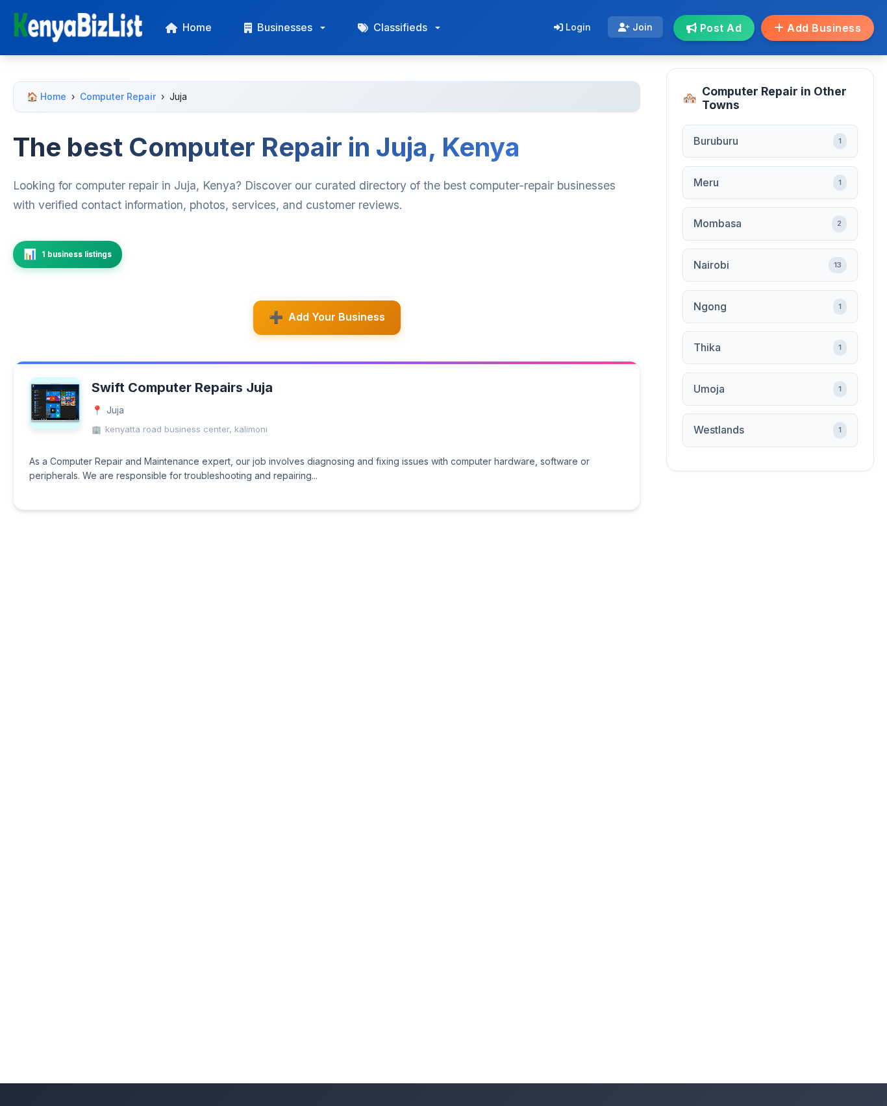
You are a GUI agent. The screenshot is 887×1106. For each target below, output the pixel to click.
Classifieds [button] (400, 27)
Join (641, 26)
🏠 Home (46, 96)
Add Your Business (336, 316)
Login (577, 26)
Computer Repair (118, 96)
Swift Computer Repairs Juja (182, 387)
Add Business (823, 27)
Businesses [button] (284, 27)
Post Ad (719, 27)
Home (197, 27)
